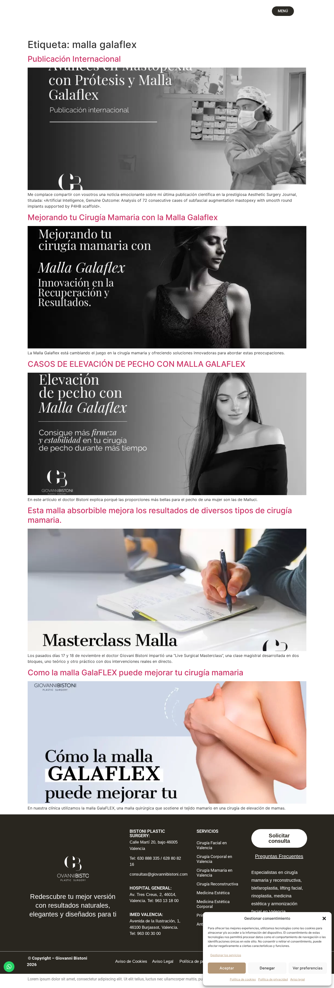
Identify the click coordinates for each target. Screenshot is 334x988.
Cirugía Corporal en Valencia (214, 859)
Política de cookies (243, 979)
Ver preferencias (308, 968)
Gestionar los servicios (225, 955)
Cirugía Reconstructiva (217, 883)
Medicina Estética (213, 892)
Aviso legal (297, 979)
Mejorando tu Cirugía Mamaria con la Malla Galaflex (123, 217)
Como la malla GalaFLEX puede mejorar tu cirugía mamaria (135, 672)
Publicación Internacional (74, 59)
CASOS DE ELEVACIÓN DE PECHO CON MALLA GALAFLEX (136, 364)
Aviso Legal (163, 961)
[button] (324, 918)
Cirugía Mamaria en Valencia (214, 873)
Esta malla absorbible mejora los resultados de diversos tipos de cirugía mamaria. (160, 515)
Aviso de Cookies (131, 961)
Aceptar (227, 968)
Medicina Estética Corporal (213, 904)
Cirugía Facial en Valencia (212, 845)
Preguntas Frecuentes (279, 856)
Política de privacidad (273, 979)
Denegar (267, 968)
